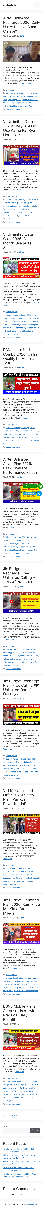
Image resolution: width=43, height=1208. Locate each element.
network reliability (10, 547)
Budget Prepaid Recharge (14, 96)
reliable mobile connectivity (14, 328)
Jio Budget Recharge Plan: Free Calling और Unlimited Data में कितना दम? (21, 687)
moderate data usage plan (14, 434)
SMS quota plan (27, 875)
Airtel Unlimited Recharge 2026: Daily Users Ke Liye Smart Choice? (21, 24)
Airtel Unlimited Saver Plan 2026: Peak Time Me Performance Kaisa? (20, 466)
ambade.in (10, 5)
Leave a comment (13, 109)
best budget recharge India (17, 649)
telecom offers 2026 (23, 103)
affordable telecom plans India (19, 1081)
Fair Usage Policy (15, 100)
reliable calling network (12, 659)
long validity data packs (18, 321)
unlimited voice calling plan (19, 331)
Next (14, 1115)
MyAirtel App (8, 103)
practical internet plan (27, 765)
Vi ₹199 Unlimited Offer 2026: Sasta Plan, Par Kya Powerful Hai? (18, 797)
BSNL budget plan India (23, 1085)
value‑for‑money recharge (18, 553)
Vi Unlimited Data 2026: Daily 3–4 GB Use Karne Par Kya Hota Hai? (19, 128)
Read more (26, 83)
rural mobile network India (14, 1098)
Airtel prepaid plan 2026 (16, 537)
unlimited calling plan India (22, 212)
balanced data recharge (16, 868)
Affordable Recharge (14, 93)
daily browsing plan (11, 875)
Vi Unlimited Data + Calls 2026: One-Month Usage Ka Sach (19, 241)
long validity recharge (29, 656)
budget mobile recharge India (18, 199)
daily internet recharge (28, 431)
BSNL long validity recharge (17, 428)
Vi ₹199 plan (15, 884)
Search (6, 1126)
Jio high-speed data (16, 984)
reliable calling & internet (13, 768)
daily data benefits (24, 653)
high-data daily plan (23, 203)
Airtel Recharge (30, 93)
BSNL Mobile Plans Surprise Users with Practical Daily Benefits (20, 1013)
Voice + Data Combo (26, 106)
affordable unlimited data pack (19, 978)
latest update (11, 90)
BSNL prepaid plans (20, 1091)
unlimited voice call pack (18, 662)
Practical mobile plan (12, 209)
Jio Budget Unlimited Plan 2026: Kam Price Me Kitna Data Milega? (21, 906)
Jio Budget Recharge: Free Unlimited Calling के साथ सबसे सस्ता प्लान (19, 575)
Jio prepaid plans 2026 (25, 762)
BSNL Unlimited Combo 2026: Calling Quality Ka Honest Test (21, 356)
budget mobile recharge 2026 (18, 315)
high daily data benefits (25, 544)
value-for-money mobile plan (26, 991)
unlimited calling (10, 106)
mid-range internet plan (28, 206)
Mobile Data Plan (30, 100)
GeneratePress (32, 1205)
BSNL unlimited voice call (27, 1094)
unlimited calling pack (12, 550)
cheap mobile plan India (25, 872)
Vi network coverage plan (13, 881)
